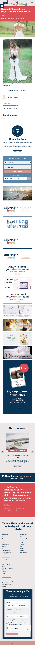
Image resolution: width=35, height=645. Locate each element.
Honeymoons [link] (5, 544)
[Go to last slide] (2, 452)
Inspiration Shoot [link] (20, 18)
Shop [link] (3, 548)
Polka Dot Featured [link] (17, 450)
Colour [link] (21, 542)
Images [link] (22, 540)
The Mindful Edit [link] (6, 550)
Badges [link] (4, 586)
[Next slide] (32, 452)
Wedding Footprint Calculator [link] (6, 553)
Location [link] (22, 544)
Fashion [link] (4, 18)
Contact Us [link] (4, 571)
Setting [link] (22, 548)
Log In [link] (3, 573)
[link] (2, 6)
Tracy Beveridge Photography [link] (10, 105)
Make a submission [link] (6, 579)
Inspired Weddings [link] (24, 538)
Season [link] (22, 550)
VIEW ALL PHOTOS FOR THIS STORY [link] (17, 90)
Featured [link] (11, 18)
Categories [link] (23, 536)
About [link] (3, 566)
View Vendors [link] (17, 172)
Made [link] (3, 540)
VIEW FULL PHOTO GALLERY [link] (10, 108)
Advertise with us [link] (6, 584)
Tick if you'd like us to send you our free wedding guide (17, 623)
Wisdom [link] (4, 538)
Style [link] (21, 546)
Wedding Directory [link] (7, 559)
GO (29, 178)
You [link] (3, 542)
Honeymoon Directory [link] (7, 561)
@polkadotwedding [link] (17, 478)
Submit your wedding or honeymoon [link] (8, 581)
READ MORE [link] (17, 151)
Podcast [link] (4, 546)
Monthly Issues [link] (23, 552)
